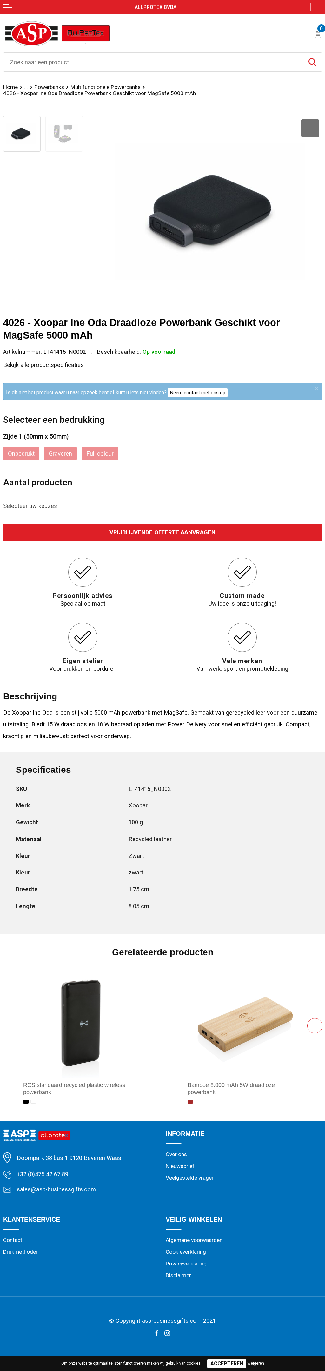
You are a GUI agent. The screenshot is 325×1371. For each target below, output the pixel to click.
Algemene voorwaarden (194, 1240)
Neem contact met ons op (197, 392)
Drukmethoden (21, 1252)
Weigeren (255, 1363)
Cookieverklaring (186, 1252)
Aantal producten (37, 482)
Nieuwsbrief (180, 1166)
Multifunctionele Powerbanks (105, 87)
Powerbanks (49, 87)
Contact (12, 1240)
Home (10, 87)
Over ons (176, 1154)
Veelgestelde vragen (190, 1178)
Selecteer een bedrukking (54, 420)
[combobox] (153, 62)
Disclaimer (178, 1275)
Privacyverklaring (186, 1263)
